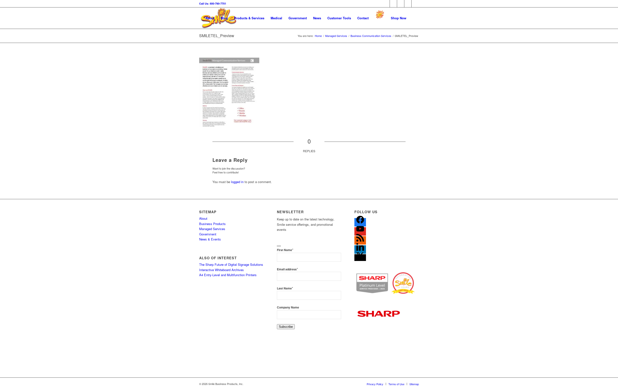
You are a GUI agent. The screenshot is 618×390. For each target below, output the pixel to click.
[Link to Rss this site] (400, 3)
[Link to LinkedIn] (407, 3)
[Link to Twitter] (393, 3)
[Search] (414, 18)
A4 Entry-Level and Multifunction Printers (228, 275)
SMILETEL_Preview (216, 35)
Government (207, 234)
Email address (287, 269)
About (203, 218)
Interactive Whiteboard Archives (221, 269)
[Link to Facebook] (386, 3)
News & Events (210, 239)
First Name (285, 250)
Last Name (285, 288)
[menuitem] (210, 18)
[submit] (279, 246)
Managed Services (212, 228)
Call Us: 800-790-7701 (212, 3)
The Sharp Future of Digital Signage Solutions (231, 264)
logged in (237, 181)
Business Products (212, 223)
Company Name (288, 307)
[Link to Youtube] (415, 3)
